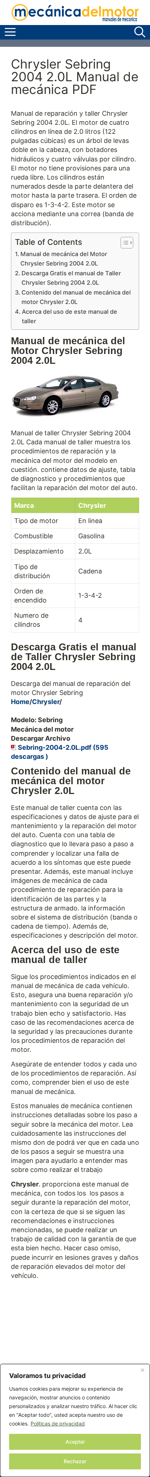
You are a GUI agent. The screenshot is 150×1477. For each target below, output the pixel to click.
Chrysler (45, 701)
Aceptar (75, 1442)
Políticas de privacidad (58, 1423)
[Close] (142, 1370)
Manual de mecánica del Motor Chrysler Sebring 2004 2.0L (63, 258)
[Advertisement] (75, 1358)
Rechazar (75, 1461)
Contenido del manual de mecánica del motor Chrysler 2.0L (76, 297)
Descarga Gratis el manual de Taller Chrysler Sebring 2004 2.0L (71, 278)
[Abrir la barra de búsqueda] (140, 32)
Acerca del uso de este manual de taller (69, 316)
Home (20, 701)
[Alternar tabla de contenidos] (123, 242)
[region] (75, 1420)
